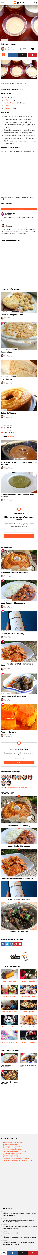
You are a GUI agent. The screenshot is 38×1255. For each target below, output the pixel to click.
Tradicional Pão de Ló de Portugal (14, 572)
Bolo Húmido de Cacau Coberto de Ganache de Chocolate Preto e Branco (18, 1221)
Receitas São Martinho (9, 1012)
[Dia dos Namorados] (28, 1035)
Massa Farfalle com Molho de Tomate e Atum (17, 665)
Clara (6, 106)
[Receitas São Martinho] (9, 1005)
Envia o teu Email (19, 536)
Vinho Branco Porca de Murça (13, 633)
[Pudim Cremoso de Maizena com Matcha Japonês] (19, 482)
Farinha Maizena (9, 103)
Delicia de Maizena (8, 413)
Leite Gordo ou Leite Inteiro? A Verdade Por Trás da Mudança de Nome (19, 1214)
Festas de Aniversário (9, 1042)
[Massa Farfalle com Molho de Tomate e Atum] (19, 651)
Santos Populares (28, 1012)
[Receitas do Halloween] (9, 1020)
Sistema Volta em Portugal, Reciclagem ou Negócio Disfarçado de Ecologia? (20, 1227)
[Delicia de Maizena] (19, 399)
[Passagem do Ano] (28, 990)
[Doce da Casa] (19, 336)
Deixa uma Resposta (19, 209)
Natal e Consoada (28, 981)
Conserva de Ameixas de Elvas (13, 696)
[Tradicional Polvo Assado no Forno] (9, 1075)
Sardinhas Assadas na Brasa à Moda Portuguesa (19, 1238)
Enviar (19, 762)
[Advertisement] (19, 175)
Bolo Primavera (7, 379)
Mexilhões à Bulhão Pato (19, 932)
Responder (4, 221)
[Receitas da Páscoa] (9, 990)
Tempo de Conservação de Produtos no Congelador (17, 1160)
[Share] (12, 1253)
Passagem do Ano (28, 996)
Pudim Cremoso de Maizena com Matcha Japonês (17, 495)
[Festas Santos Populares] (28, 1005)
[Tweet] (23, 1253)
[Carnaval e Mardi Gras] (28, 1020)
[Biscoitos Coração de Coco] (19, 302)
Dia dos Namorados (28, 1042)
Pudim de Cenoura (8, 732)
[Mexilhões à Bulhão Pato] (19, 916)
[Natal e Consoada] (28, 974)
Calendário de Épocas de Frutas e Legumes (15, 1157)
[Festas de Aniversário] (9, 1035)
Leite (6, 97)
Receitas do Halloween (9, 1027)
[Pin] (33, 1253)
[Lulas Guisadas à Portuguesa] (19, 590)
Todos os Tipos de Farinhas (10, 1155)
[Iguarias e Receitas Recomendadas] (9, 974)
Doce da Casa (6, 352)
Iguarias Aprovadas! (9, 981)
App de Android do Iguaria (10, 1144)
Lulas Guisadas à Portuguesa (13, 603)
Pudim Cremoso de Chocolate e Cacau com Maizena (18, 463)
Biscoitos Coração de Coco (12, 315)
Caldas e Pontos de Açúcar (10, 1148)
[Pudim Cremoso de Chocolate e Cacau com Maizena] (19, 450)
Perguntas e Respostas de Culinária (17, 787)
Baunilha (7, 108)
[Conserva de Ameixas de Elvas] (19, 684)
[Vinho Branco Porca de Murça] (19, 621)
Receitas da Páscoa (9, 996)
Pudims (11, 437)
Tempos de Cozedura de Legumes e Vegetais (16, 1158)
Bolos (14, 376)
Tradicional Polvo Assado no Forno (9, 1083)
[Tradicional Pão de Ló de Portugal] (19, 560)
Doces (14, 349)
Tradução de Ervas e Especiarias (12, 1153)
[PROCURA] (35, 2)
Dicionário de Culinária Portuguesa (12, 1146)
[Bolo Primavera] (19, 368)
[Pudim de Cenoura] (19, 717)
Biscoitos (15, 312)
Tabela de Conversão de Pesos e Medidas (15, 1151)
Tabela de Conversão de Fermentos (13, 1149)
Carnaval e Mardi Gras (28, 1027)
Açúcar (6, 100)
